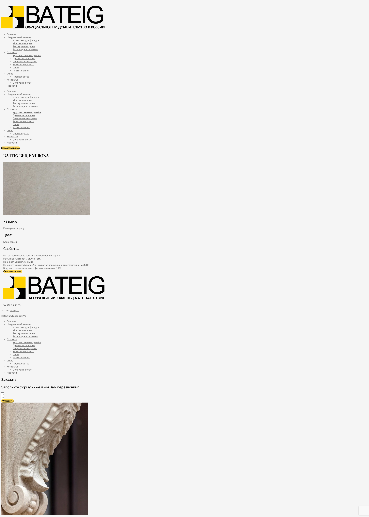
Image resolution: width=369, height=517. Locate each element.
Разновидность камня (25, 49)
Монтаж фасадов (22, 43)
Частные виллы (21, 70)
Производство (21, 76)
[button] (10, 148)
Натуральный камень (19, 37)
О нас (10, 73)
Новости (12, 85)
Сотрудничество (22, 82)
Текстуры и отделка (24, 46)
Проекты (12, 52)
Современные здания (25, 61)
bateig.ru (14, 310)
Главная (11, 34)
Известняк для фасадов (26, 40)
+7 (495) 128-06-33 (10, 305)
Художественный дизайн (27, 55)
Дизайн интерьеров (24, 58)
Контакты (12, 79)
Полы (16, 67)
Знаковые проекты (23, 64)
